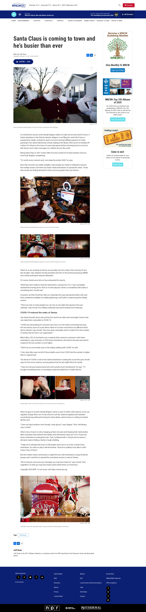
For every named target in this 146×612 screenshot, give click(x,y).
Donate (129, 5)
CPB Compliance (111, 583)
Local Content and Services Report (91, 583)
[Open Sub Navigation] (30, 20)
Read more (117, 164)
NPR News (23, 535)
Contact (60, 20)
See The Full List (117, 119)
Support (36, 20)
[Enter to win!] (117, 137)
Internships (83, 592)
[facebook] (108, 588)
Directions (57, 583)
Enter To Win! (117, 20)
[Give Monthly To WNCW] (117, 46)
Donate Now (110, 574)
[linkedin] (108, 600)
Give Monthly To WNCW (118, 65)
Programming (23, 20)
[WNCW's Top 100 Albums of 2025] (117, 86)
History (56, 587)
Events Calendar (75, 20)
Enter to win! (117, 151)
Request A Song (103, 20)
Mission (82, 574)
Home (13, 20)
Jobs (81, 587)
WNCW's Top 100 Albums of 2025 (117, 101)
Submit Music (89, 20)
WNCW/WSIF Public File (113, 578)
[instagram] (108, 592)
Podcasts (49, 20)
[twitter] (108, 596)
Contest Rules (58, 596)
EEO (81, 578)
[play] (13, 14)
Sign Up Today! (117, 70)
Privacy (56, 592)
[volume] (20, 14)
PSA (55, 578)
